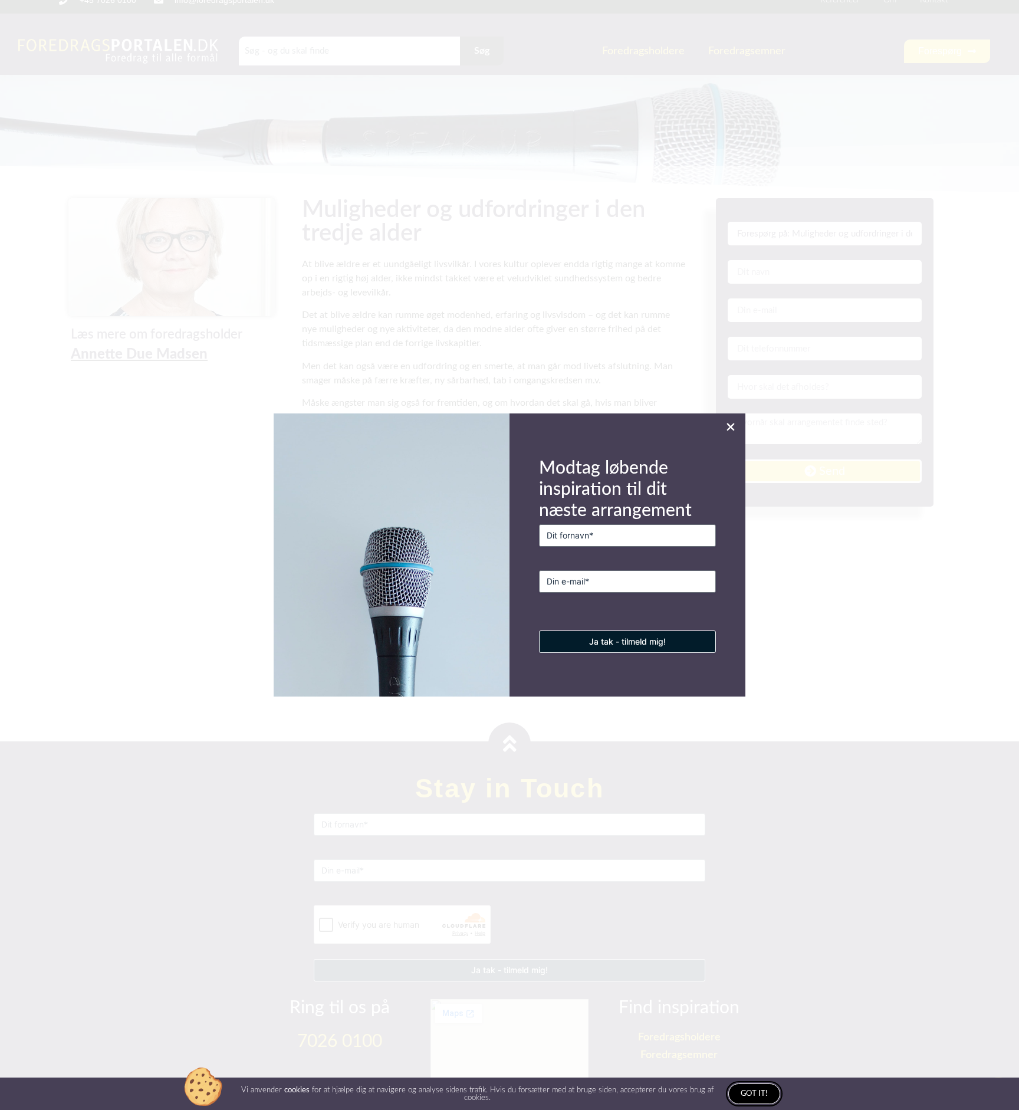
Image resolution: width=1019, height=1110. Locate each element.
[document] (509, 555)
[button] (730, 427)
